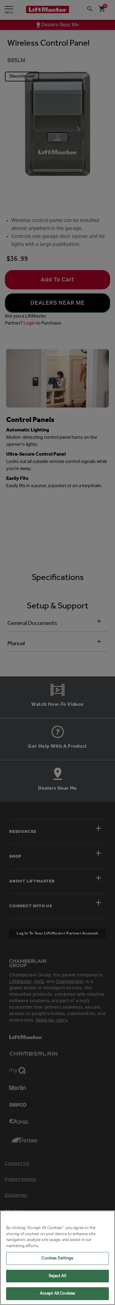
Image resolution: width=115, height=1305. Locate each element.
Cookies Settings (57, 1258)
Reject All (57, 1276)
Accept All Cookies (57, 1294)
